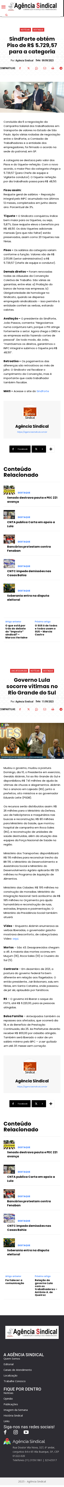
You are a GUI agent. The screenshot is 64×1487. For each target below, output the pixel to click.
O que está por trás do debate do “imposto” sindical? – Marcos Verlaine (16, 631)
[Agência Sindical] (32, 412)
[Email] (44, 68)
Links (7, 1421)
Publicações (11, 1404)
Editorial (9, 1364)
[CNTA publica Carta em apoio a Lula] (9, 514)
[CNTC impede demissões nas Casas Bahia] (9, 563)
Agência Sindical (24, 60)
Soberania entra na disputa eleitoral (28, 598)
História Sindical (13, 1415)
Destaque (38, 29)
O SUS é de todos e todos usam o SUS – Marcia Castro (46, 630)
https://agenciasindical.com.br (32, 432)
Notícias (25, 29)
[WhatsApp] (36, 68)
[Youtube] (26, 1432)
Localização (10, 1375)
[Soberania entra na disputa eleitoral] (9, 588)
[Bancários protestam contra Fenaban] (9, 539)
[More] (51, 449)
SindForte (43, 391)
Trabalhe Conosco (15, 1381)
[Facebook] (20, 68)
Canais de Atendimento (18, 1370)
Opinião (8, 1398)
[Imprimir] (52, 68)
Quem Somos (12, 1358)
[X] (28, 68)
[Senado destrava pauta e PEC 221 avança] (9, 490)
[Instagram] (15, 1432)
